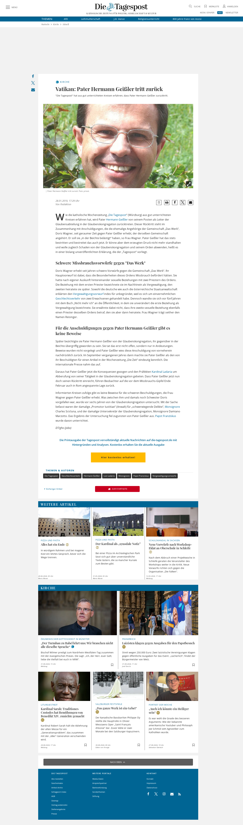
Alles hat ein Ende (53, 544)
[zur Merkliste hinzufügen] (159, 202)
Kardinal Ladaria (162, 372)
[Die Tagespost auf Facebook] (148, 794)
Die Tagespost (117, 215)
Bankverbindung (99, 787)
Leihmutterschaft (90, 18)
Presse (54, 813)
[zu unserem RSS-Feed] (177, 794)
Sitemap (54, 800)
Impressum (151, 783)
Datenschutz (152, 787)
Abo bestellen (57, 779)
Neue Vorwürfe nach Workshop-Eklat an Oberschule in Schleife (170, 546)
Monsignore (172, 407)
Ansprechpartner (99, 783)
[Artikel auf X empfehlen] (182, 203)
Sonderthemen (98, 792)
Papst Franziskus (165, 416)
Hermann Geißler (117, 219)
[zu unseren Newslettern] (170, 794)
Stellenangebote (58, 809)
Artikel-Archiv (57, 787)
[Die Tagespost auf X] (154, 794)
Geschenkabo (57, 783)
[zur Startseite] (121, 6)
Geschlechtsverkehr (68, 298)
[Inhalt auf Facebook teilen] (33, 77)
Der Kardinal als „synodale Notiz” (118, 544)
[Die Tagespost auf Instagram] (162, 794)
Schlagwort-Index (58, 792)
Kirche (56, 24)
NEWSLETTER (232, 12)
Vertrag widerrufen (59, 805)
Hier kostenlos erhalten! (118, 457)
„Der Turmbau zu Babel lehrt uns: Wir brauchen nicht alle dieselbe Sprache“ (77, 645)
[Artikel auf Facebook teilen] (175, 202)
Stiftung (95, 796)
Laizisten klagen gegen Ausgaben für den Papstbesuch (158, 643)
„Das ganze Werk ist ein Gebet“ (116, 708)
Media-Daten (97, 779)
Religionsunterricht (148, 18)
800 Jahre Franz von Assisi (187, 18)
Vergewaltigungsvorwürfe (164, 475)
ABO (220, 12)
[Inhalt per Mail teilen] (33, 90)
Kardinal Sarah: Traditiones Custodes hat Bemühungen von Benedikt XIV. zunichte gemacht (62, 712)
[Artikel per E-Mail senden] (190, 202)
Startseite (45, 24)
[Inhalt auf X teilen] (33, 83)
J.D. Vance (119, 18)
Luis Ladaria (109, 475)
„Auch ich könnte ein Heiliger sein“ (169, 710)
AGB (53, 796)
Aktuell (65, 24)
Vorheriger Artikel (54, 489)
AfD (66, 18)
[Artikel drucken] (166, 202)
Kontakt (150, 779)
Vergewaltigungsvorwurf (88, 294)
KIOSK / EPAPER (207, 12)
